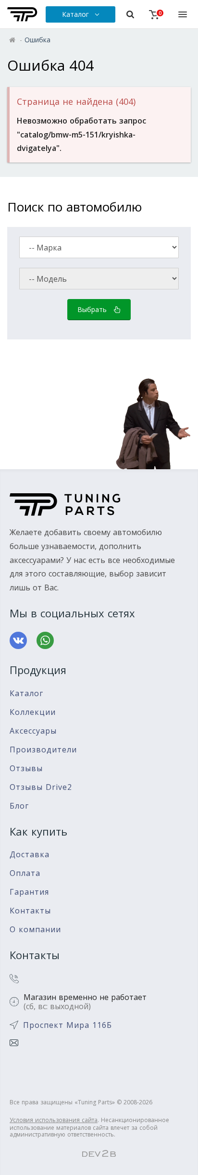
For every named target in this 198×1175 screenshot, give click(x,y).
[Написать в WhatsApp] (45, 640)
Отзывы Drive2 (41, 787)
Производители (43, 749)
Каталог (26, 693)
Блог (19, 806)
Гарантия (29, 892)
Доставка (30, 854)
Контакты (30, 910)
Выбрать (93, 309)
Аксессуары (33, 731)
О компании (35, 929)
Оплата (25, 873)
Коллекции (33, 712)
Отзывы (26, 768)
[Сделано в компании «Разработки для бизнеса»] (99, 1154)
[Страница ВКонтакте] (18, 640)
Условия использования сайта (54, 1120)
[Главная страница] (22, 14)
